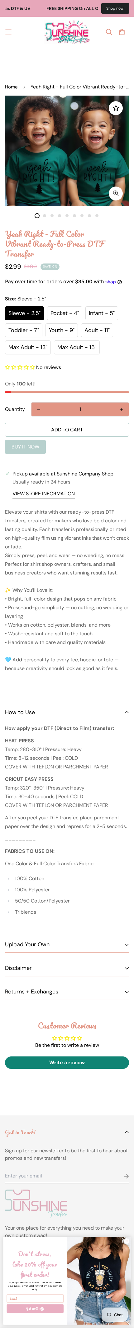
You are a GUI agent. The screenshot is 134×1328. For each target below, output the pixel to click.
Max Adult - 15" (76, 347)
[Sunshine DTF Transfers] (67, 32)
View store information (43, 493)
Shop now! (115, 8)
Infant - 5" (102, 313)
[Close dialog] (126, 1241)
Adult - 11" (97, 330)
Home (11, 87)
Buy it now (25, 446)
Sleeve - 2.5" (24, 313)
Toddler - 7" (23, 330)
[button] (20, 367)
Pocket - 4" (64, 313)
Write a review (67, 1062)
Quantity (15, 409)
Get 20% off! (35, 1308)
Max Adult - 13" (27, 347)
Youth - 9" (61, 330)
